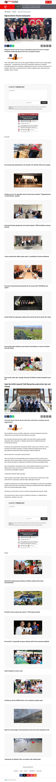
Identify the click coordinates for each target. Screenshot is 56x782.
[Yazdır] (42, 46)
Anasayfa (8, 11)
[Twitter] (8, 46)
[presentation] (9, 7)
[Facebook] (5, 46)
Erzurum (14, 11)
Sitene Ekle (39, 771)
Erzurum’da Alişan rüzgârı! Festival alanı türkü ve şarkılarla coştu (31, 6)
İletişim (25, 771)
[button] (44, 46)
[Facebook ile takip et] (21, 775)
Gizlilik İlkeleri (32, 771)
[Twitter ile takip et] (24, 775)
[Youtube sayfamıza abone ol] (28, 775)
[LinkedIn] (10, 46)
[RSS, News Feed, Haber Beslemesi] (35, 775)
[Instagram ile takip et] (31, 775)
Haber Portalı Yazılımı (11, 780)
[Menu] (47, 2)
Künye (21, 771)
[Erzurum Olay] (11, 2)
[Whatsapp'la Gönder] (13, 46)
